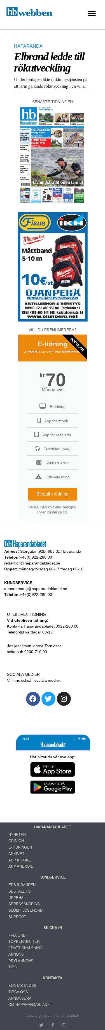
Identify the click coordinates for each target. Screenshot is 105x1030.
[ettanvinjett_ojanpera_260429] (53, 321)
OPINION (16, 841)
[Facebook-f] (52, 1025)
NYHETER (17, 835)
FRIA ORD (16, 935)
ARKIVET (16, 854)
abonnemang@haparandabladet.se (35, 588)
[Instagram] (64, 699)
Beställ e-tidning (52, 494)
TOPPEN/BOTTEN (23, 941)
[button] (91, 13)
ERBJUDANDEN (22, 885)
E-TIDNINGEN (20, 847)
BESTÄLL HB (19, 891)
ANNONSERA (19, 998)
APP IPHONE (19, 860)
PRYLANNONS (20, 961)
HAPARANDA (28, 46)
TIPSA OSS (18, 992)
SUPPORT (17, 917)
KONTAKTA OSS (22, 985)
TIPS (12, 967)
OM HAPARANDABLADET (30, 1005)
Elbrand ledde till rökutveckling (49, 62)
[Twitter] (48, 699)
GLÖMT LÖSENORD (25, 910)
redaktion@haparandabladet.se (32, 563)
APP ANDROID (20, 866)
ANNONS (16, 954)
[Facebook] (33, 699)
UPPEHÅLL (17, 898)
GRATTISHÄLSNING (25, 948)
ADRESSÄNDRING (24, 904)
